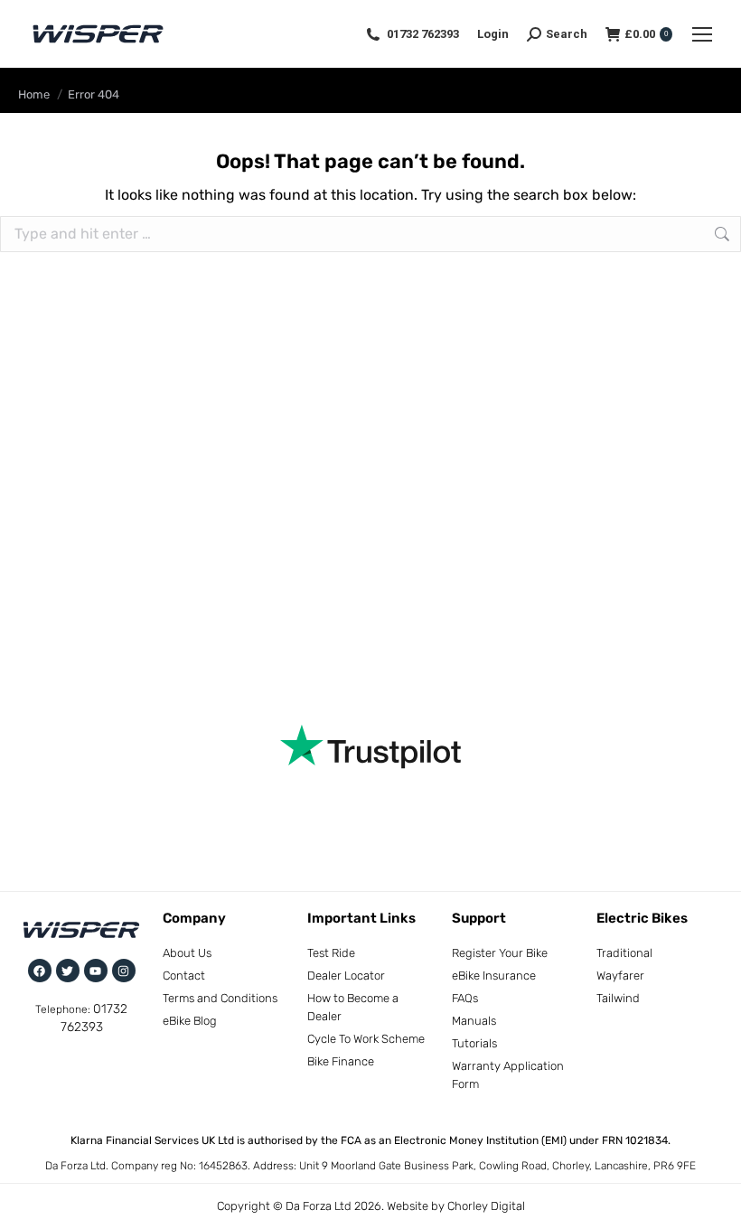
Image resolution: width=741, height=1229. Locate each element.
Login (493, 34)
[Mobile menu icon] (702, 34)
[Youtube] (96, 970)
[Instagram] (124, 970)
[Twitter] (68, 970)
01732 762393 (423, 34)
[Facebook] (40, 970)
